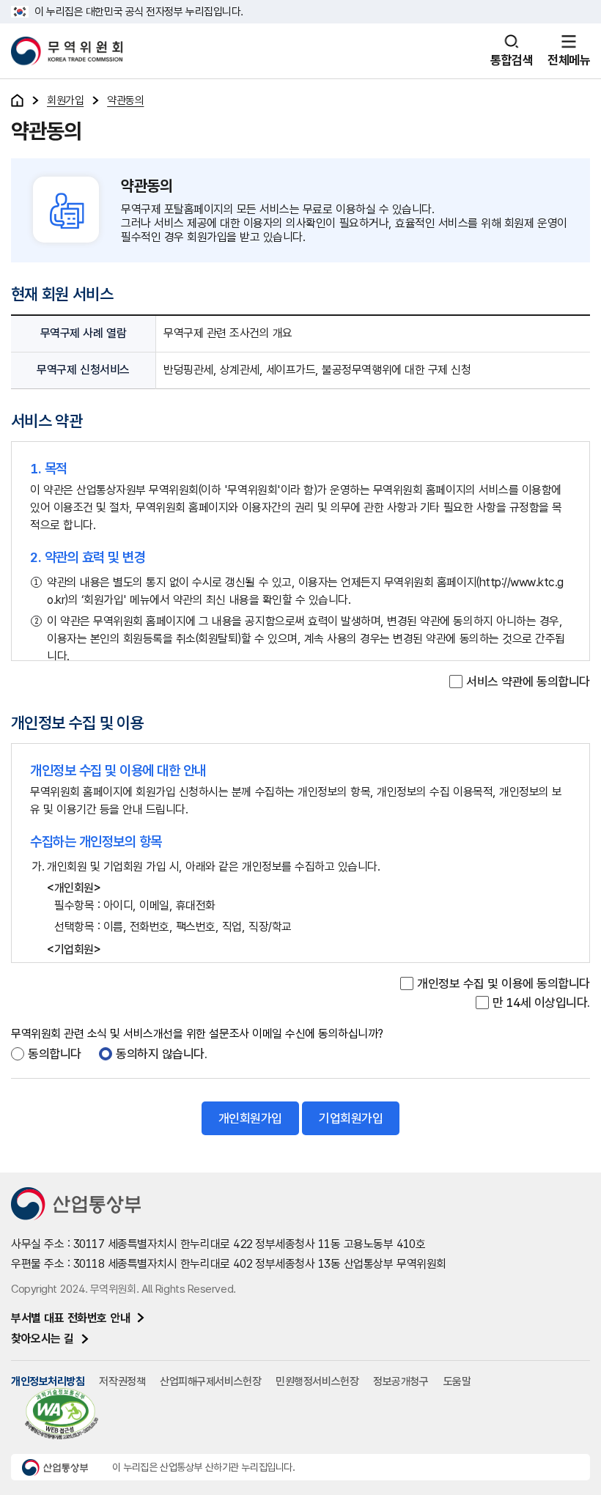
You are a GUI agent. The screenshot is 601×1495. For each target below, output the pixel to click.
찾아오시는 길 (42, 1339)
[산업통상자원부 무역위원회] (66, 51)
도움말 (457, 1381)
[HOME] (17, 100)
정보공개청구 (400, 1381)
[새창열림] (81, 1204)
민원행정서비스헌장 (317, 1381)
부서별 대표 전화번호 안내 (70, 1318)
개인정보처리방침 (47, 1381)
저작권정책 (122, 1381)
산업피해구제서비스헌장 (210, 1381)
